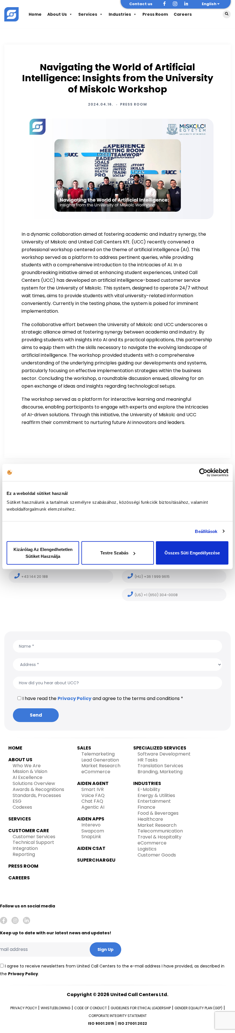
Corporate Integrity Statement (118, 1015)
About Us (57, 14)
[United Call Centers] (11, 14)
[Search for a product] (227, 14)
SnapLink (91, 836)
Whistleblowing (55, 1008)
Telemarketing (98, 754)
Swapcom (92, 831)
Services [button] (87, 14)
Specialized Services (159, 748)
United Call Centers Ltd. (139, 994)
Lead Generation (100, 760)
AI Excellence (27, 777)
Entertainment (154, 801)
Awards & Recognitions (38, 789)
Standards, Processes (37, 795)
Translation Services (160, 765)
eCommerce (95, 771)
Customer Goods (157, 855)
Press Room (155, 14)
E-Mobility (149, 789)
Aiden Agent (93, 783)
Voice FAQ (93, 795)
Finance (146, 807)
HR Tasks (148, 760)
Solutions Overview (34, 783)
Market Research (100, 765)
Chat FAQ (92, 801)
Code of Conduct (90, 1008)
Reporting (24, 854)
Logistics (147, 849)
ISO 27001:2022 (132, 1023)
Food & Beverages (158, 813)
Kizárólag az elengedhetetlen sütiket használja (43, 553)
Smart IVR (92, 789)
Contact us (140, 4)
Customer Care (28, 830)
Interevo (91, 825)
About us (20, 759)
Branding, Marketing (160, 771)
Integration (25, 848)
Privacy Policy (74, 698)
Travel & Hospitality (159, 837)
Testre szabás (114, 552)
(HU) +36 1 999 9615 (152, 576)
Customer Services (34, 836)
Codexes (22, 807)
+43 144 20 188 (34, 576)
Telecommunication (160, 831)
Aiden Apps (90, 819)
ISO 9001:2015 (101, 1023)
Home (35, 14)
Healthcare (150, 819)
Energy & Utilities (156, 795)
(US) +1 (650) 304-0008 (156, 595)
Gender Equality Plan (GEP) (198, 1008)
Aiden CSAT (91, 848)
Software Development (164, 754)
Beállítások (206, 531)
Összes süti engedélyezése (192, 552)
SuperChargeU (96, 860)
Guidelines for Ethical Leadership (141, 1008)
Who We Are (27, 765)
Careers (183, 14)
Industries (120, 14)
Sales (84, 748)
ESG (17, 801)
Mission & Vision (30, 771)
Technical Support (33, 842)
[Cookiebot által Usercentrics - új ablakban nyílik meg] (203, 472)
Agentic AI (92, 807)
